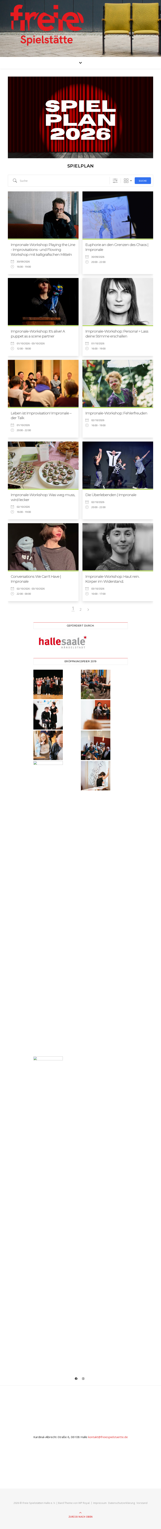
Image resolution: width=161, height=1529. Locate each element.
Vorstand (141, 1503)
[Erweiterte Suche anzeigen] (115, 180)
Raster (126, 180)
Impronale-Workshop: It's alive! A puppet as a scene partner (38, 333)
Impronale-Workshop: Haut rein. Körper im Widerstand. (112, 579)
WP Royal (84, 1503)
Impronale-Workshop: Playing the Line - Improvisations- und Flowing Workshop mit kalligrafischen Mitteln (43, 249)
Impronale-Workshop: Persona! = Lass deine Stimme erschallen (116, 333)
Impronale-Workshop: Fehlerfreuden (116, 413)
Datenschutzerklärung (121, 1503)
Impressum (100, 1503)
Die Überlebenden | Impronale (110, 495)
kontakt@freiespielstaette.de (108, 1437)
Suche (143, 180)
